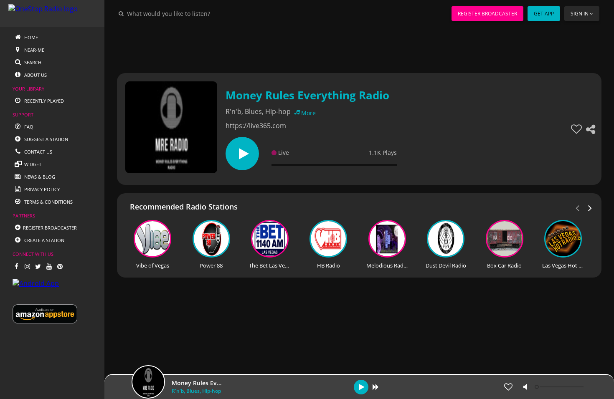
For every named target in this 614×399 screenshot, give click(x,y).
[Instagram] (27, 266)
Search (32, 62)
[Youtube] (48, 266)
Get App (544, 13)
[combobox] (194, 13)
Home (30, 37)
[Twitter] (38, 266)
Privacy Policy (41, 189)
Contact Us (37, 152)
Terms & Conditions (48, 202)
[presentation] (590, 207)
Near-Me (33, 50)
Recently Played (43, 101)
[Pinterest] (59, 266)
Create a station (43, 240)
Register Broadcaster (487, 13)
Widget (32, 164)
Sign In (580, 13)
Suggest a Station (45, 139)
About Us (35, 75)
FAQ (28, 127)
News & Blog (39, 177)
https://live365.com (256, 125)
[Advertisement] (359, 46)
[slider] (560, 387)
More (308, 113)
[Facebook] (16, 266)
